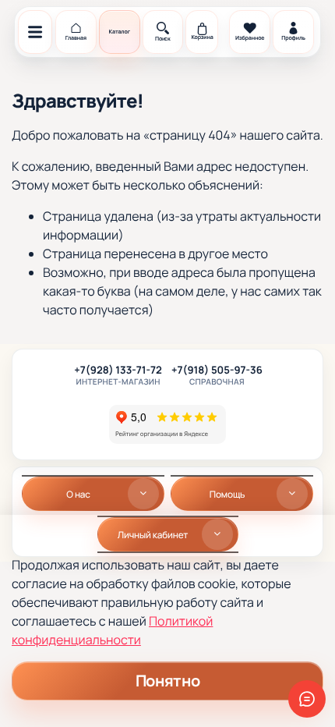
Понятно (167, 680)
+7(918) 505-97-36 (217, 370)
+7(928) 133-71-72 (118, 370)
